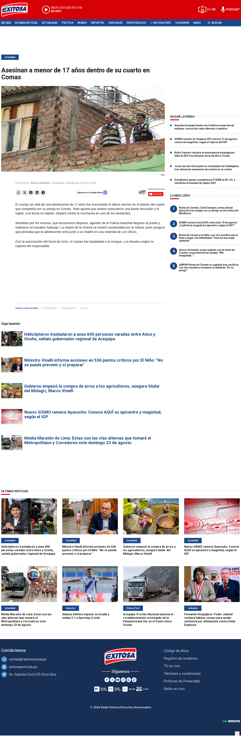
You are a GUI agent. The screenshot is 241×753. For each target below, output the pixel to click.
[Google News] (128, 679)
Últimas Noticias (26, 22)
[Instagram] (123, 679)
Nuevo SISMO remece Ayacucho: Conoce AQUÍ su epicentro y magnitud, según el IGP (93, 414)
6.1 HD (211, 9)
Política (67, 22)
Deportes (97, 22)
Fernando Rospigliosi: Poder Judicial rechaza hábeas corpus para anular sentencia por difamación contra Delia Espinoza (209, 620)
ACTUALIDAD (50, 308)
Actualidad (50, 22)
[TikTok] (134, 679)
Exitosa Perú (162, 22)
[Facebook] (31, 192)
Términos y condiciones (182, 673)
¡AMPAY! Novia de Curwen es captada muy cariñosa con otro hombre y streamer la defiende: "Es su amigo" (209, 267)
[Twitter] (25, 192)
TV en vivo (172, 666)
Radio (197, 22)
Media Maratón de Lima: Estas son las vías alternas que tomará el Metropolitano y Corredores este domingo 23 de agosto (87, 440)
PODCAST (233, 9)
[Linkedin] (37, 192)
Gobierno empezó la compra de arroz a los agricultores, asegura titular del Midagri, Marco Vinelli (92, 388)
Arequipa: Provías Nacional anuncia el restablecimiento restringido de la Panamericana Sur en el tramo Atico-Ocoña (148, 620)
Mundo (82, 22)
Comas (83, 308)
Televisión (182, 22)
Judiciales (115, 22)
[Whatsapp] (18, 192)
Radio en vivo (174, 689)
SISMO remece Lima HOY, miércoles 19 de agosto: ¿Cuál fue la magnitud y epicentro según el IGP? (208, 224)
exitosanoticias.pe (23, 667)
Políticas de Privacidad (182, 681)
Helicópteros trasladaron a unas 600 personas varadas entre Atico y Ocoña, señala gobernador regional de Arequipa (89, 336)
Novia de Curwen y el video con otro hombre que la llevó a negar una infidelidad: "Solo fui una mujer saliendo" (208, 238)
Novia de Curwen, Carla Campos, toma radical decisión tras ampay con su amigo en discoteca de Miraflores (208, 210)
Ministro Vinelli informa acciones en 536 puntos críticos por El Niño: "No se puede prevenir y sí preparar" (93, 362)
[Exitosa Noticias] (17, 10)
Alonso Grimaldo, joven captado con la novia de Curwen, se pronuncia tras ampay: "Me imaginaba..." (207, 252)
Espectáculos (136, 22)
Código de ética (176, 651)
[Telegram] (43, 192)
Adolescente (68, 308)
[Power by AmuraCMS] (231, 721)
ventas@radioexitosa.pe (27, 659)
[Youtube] (117, 679)
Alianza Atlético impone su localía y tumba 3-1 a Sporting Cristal (85, 616)
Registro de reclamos (180, 658)
